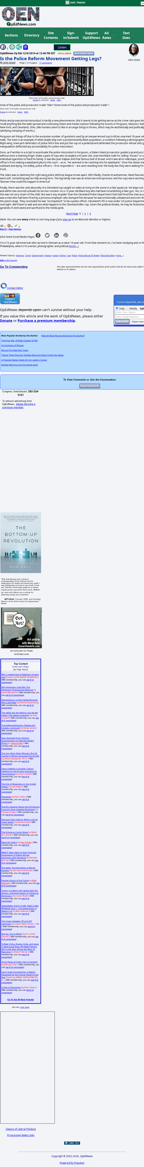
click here (24, 1007)
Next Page (72, 213)
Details (52, 100)
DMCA (59, 100)
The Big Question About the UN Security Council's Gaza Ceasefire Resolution (21, 808)
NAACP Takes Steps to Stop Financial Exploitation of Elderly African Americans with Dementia (19, 855)
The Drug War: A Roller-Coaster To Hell (19, 340)
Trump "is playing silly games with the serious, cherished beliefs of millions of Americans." (20, 893)
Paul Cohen (25, 842)
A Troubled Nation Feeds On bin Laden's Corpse (24, 360)
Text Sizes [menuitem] (126, 35)
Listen (62, 47)
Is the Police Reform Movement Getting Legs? (50, 58)
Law (69, 255)
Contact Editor (15, 288)
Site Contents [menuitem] (51, 35)
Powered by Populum (72, 1163)
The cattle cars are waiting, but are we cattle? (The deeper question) (20, 714)
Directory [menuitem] (31, 35)
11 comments (45, 62)
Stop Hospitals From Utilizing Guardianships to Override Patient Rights (18, 741)
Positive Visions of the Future (15, 880)
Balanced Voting (9, 842)
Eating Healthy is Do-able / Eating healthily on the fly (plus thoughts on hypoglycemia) (19, 771)
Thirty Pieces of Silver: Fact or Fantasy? (20, 962)
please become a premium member (18, 405)
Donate (6, 320)
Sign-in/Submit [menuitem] (70, 35)
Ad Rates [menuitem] (106, 35)
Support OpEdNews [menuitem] (90, 35)
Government (38, 255)
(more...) (119, 255)
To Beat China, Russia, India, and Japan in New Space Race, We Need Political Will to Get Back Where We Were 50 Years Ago (20, 948)
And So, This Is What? (12, 934)
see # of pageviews (14, 695)
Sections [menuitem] (11, 35)
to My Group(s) (8, 260)
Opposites (6, 796)
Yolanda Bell (17, 743)
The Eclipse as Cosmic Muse (15, 832)
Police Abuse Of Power (88, 255)
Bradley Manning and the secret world (19, 365)
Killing (63, 255)
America (20, 255)
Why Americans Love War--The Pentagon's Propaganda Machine (17, 688)
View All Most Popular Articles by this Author (63, 335)
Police (74, 255)
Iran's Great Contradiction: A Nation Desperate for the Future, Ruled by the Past (20, 975)
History (48, 255)
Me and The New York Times (14, 350)
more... (73, 246)
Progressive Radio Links (20, 1135)
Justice (55, 255)
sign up (67, 219)
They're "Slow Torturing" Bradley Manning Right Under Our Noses (32, 355)
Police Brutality (107, 255)
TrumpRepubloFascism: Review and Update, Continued (18, 726)
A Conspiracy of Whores (12, 345)
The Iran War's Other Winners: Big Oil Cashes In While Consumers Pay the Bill (20, 754)
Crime (28, 255)
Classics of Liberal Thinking (21, 1129)
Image (35, 100)
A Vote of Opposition (11, 987)
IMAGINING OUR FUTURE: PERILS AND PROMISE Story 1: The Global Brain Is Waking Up (20, 908)
